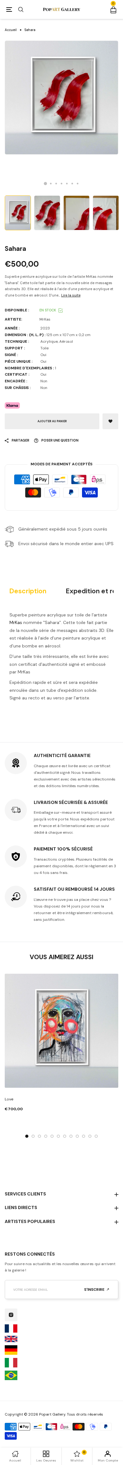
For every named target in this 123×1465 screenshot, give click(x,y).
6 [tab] (72, 183)
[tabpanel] (61, 98)
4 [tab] (61, 183)
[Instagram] (11, 1315)
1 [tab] (45, 183)
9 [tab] (77, 1136)
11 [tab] (89, 1136)
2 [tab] (51, 183)
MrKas (15, 622)
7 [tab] (78, 183)
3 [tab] (56, 183)
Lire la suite (70, 295)
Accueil (11, 30)
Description (27, 591)
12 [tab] (96, 1136)
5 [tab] (67, 183)
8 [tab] (71, 1136)
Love (9, 1099)
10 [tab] (83, 1136)
